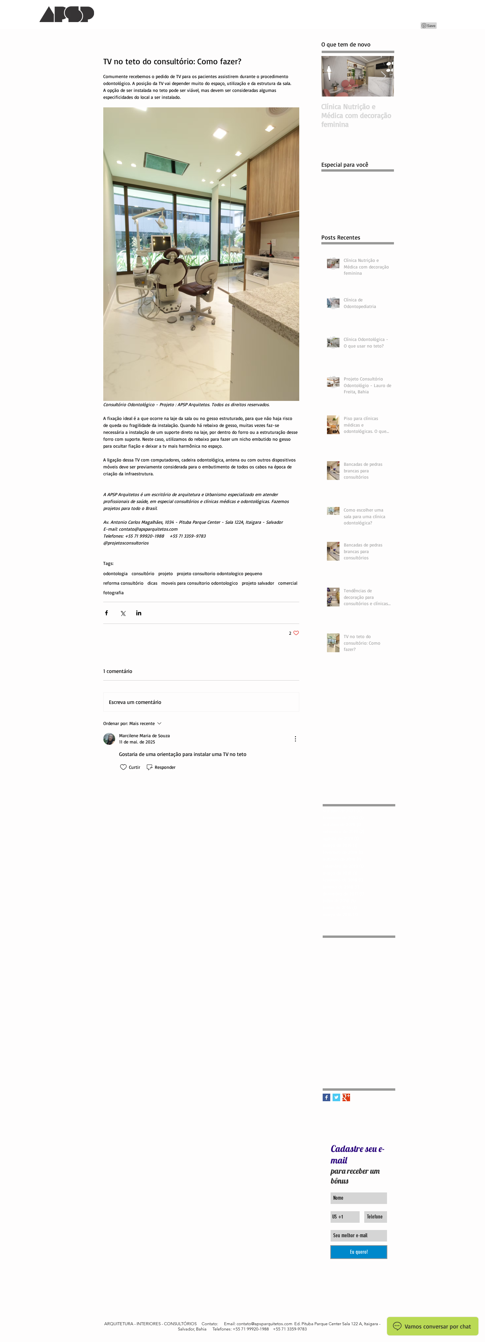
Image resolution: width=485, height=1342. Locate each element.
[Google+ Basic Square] (346, 1097)
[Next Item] (383, 76)
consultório (143, 573)
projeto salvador (258, 583)
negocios (332, 993)
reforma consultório (123, 583)
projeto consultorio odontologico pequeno (219, 573)
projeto (165, 573)
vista (371, 1066)
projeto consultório (342, 1035)
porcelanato (334, 1014)
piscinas (359, 1004)
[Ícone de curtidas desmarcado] (123, 767)
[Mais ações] (295, 739)
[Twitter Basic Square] (336, 1097)
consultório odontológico (348, 962)
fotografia (113, 592)
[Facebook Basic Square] (326, 1097)
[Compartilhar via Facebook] (106, 613)
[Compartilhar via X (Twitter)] (122, 613)
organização (335, 1004)
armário (331, 941)
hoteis (353, 972)
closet (375, 941)
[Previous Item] (332, 76)
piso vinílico (383, 1004)
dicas (152, 583)
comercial (287, 583)
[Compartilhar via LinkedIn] (139, 613)
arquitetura (353, 941)
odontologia (115, 573)
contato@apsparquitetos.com (264, 1323)
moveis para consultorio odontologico (199, 583)
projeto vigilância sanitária (349, 1056)
